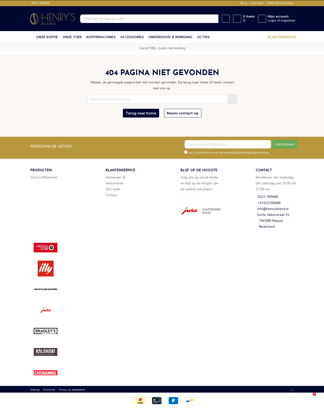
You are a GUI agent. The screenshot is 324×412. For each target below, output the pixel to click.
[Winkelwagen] (237, 19)
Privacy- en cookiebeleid (72, 389)
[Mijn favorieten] (226, 19)
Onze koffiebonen (43, 177)
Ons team (257, 3)
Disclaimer (49, 389)
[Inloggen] (262, 19)
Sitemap (35, 389)
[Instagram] (191, 197)
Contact (111, 195)
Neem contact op (183, 113)
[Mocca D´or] (49, 248)
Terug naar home (140, 113)
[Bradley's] (49, 331)
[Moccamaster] (49, 289)
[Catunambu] (49, 373)
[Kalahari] (49, 352)
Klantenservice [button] (282, 37)
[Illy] (49, 268)
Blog (244, 3)
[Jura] (49, 310)
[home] (32, 37)
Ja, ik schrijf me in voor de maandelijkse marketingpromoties (229, 152)
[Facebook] (183, 197)
